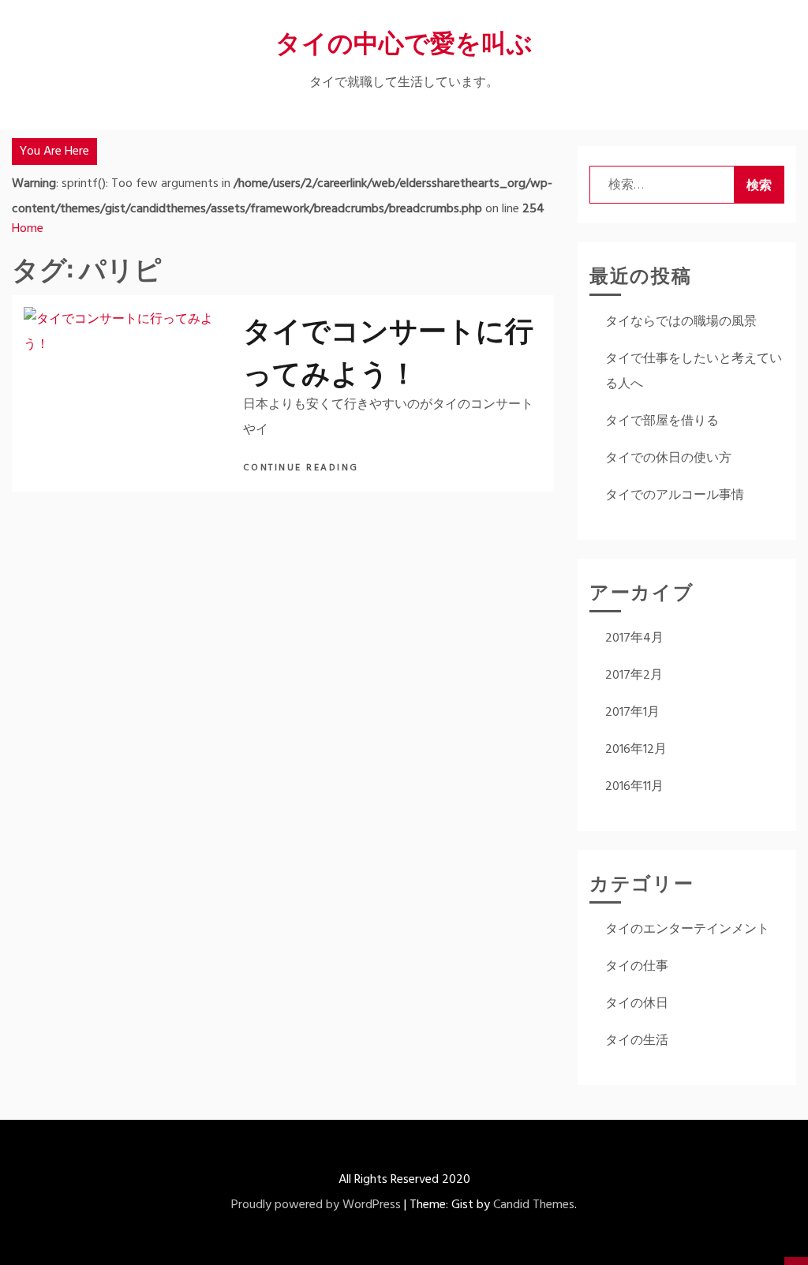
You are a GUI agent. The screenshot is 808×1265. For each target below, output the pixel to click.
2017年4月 (634, 638)
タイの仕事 (636, 966)
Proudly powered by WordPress (316, 1205)
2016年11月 (634, 787)
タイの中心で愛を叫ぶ (404, 40)
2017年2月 (634, 675)
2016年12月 (636, 749)
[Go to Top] (796, 1261)
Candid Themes (533, 1205)
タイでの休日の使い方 (668, 458)
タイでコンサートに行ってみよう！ (388, 349)
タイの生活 (636, 1041)
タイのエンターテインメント (687, 929)
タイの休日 (636, 1004)
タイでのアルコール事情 (674, 495)
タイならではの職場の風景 (681, 322)
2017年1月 (632, 712)
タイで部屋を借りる (662, 421)
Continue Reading (303, 468)
